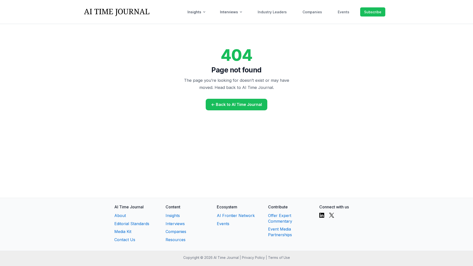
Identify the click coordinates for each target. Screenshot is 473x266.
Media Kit (122, 231)
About (120, 215)
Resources (176, 239)
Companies (312, 12)
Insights (194, 12)
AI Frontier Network (236, 215)
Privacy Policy (253, 257)
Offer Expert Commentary (280, 218)
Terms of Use (279, 257)
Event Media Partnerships (280, 232)
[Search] (355, 12)
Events (343, 12)
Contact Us (124, 239)
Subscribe (372, 12)
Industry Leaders (272, 12)
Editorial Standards (131, 223)
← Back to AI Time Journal (236, 104)
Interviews (229, 12)
